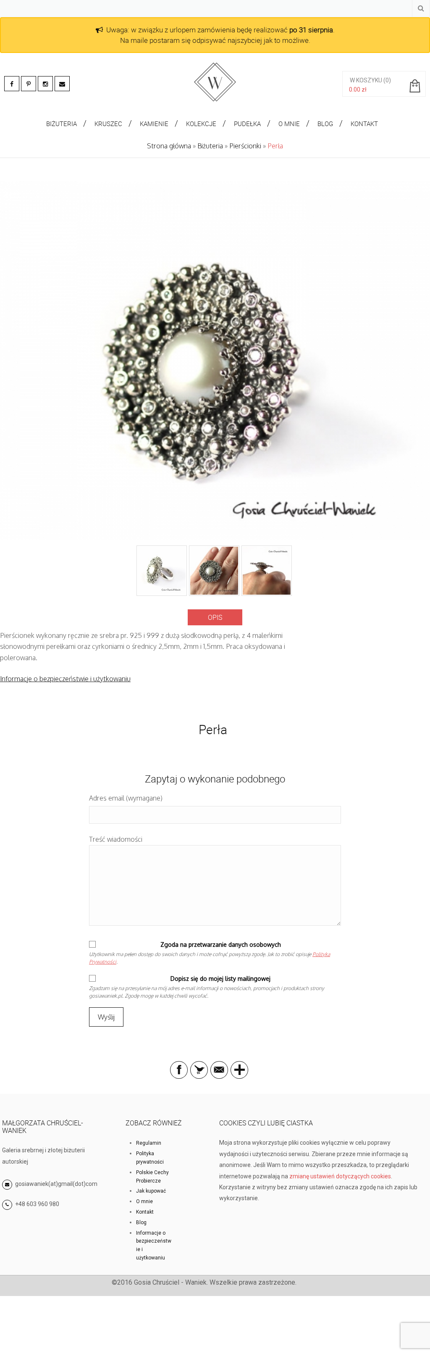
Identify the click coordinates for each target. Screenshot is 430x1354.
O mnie (144, 1201)
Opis (215, 617)
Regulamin (148, 1143)
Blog (141, 1222)
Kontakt (145, 1212)
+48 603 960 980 (37, 1204)
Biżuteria (210, 146)
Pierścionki (245, 146)
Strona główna (169, 146)
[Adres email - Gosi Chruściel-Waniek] (62, 83)
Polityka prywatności (150, 1158)
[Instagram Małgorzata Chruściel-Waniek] (45, 83)
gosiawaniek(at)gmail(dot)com (55, 1183)
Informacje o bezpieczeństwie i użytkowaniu (65, 678)
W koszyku (366, 80)
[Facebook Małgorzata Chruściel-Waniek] (11, 83)
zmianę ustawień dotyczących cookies (340, 1176)
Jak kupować (151, 1191)
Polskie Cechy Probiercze (152, 1177)
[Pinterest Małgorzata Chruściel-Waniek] (28, 83)
